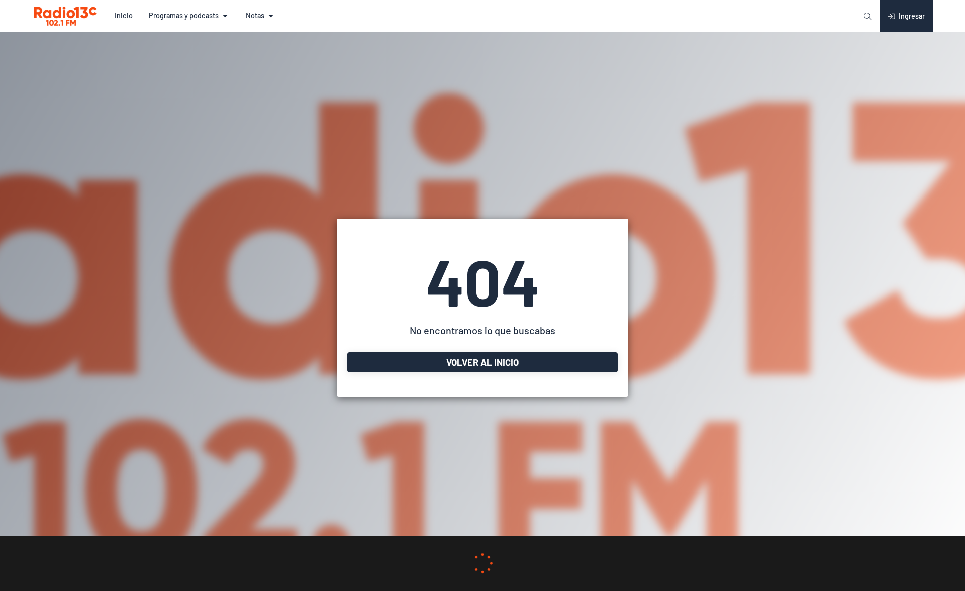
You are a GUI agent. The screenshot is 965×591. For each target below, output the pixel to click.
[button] (124, 16)
